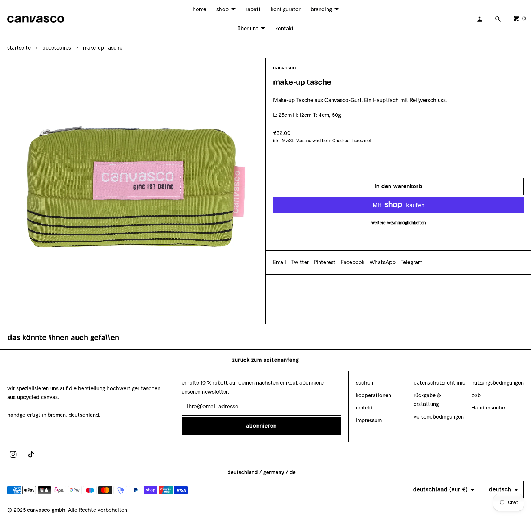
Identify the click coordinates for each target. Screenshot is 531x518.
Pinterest (325, 262)
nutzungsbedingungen (497, 382)
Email (279, 262)
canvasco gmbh (46, 510)
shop (222, 9)
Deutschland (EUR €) (440, 489)
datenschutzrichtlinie (439, 382)
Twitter (300, 262)
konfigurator (286, 9)
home (199, 9)
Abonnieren (261, 426)
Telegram (411, 262)
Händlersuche (488, 407)
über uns (248, 28)
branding (321, 9)
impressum (369, 420)
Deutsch (500, 489)
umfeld (364, 407)
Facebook (352, 262)
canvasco (284, 67)
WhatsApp (383, 262)
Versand (303, 140)
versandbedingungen (439, 416)
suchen (364, 382)
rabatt (253, 9)
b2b (476, 395)
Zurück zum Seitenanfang (265, 360)
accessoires (57, 47)
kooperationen (373, 395)
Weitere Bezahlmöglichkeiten (398, 222)
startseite (19, 47)
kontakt (284, 28)
